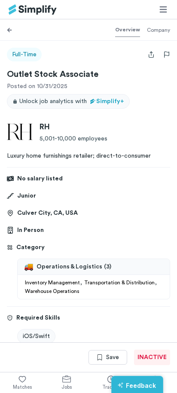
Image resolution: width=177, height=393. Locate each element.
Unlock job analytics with (71, 101)
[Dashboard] (32, 9)
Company (158, 30)
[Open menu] (163, 9)
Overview (127, 29)
